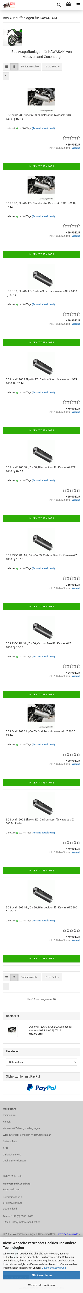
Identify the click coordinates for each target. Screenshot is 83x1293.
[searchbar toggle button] (59, 5)
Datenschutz (10, 1141)
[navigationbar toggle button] (78, 5)
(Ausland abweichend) (43, 128)
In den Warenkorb (41, 166)
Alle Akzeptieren (41, 1275)
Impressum (9, 1115)
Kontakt (7, 1121)
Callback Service (12, 1154)
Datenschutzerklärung (54, 1267)
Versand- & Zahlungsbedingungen (21, 1128)
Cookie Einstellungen (14, 1160)
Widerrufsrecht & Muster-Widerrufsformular (27, 1134)
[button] (6, 67)
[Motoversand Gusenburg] (7, 5)
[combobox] (29, 67)
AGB (5, 1148)
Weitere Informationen (41, 1285)
